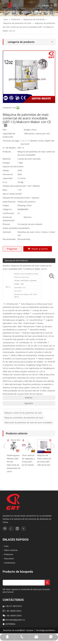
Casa (6, 546)
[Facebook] (5, 528)
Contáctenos (9, 562)
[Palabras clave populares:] (47, 582)
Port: (5, 129)
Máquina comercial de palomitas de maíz (23, 412)
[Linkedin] (17, 528)
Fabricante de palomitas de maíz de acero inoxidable (28, 422)
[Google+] (11, 528)
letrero (52, 630)
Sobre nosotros (11, 550)
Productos (8, 554)
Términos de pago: (11, 140)
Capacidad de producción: (9, 135)
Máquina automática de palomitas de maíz (23, 417)
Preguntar (12, 248)
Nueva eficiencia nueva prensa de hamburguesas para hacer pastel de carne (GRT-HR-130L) (16, 468)
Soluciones (9, 558)
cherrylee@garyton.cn (15, 619)
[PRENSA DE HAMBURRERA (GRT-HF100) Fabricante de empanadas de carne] (32, 446)
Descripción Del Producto (16, 260)
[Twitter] (23, 528)
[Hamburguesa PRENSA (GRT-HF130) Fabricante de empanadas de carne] (47, 446)
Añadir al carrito (39, 248)
